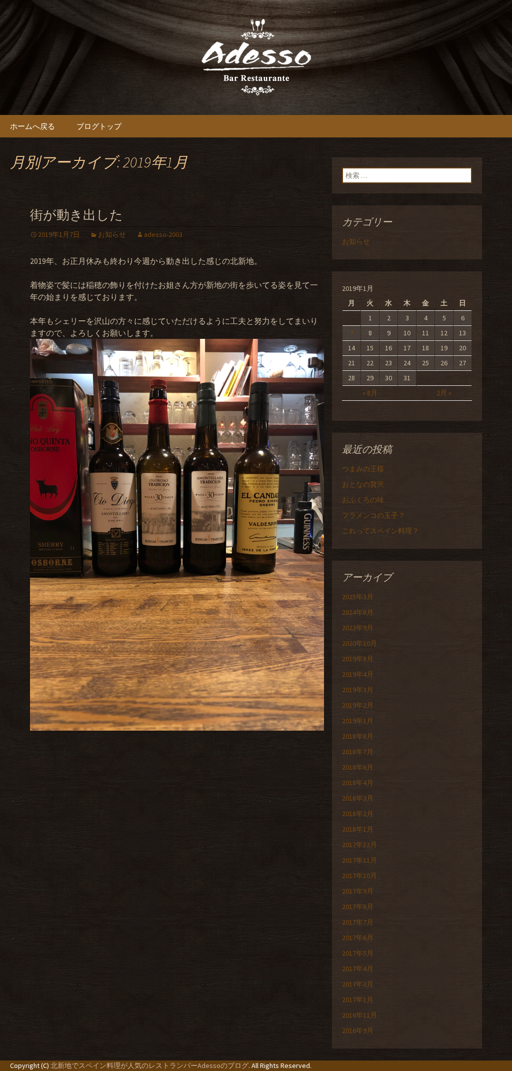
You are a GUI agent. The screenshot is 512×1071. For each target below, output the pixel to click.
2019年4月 (358, 674)
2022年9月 (358, 627)
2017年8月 (358, 906)
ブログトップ (99, 126)
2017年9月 (358, 891)
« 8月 (370, 392)
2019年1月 (358, 720)
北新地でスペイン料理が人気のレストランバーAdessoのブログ (149, 1065)
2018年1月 (358, 829)
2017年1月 (358, 999)
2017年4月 (358, 968)
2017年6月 (358, 937)
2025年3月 (358, 596)
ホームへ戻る (32, 126)
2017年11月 (359, 860)
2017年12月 (359, 844)
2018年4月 (358, 782)
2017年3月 (358, 984)
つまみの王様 (363, 468)
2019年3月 (358, 689)
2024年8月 (358, 612)
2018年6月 (358, 767)
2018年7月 (358, 751)
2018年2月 (358, 813)
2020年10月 (359, 643)
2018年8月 (358, 736)
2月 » (444, 392)
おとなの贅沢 (363, 484)
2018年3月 (358, 798)
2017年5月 (358, 953)
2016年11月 (359, 1015)
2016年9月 (358, 1030)
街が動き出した (76, 215)
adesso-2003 (163, 234)
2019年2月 (358, 705)
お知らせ (112, 234)
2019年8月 (358, 658)
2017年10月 (359, 875)
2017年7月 (358, 922)
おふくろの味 (363, 499)
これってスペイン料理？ (380, 530)
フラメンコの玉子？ (373, 515)
